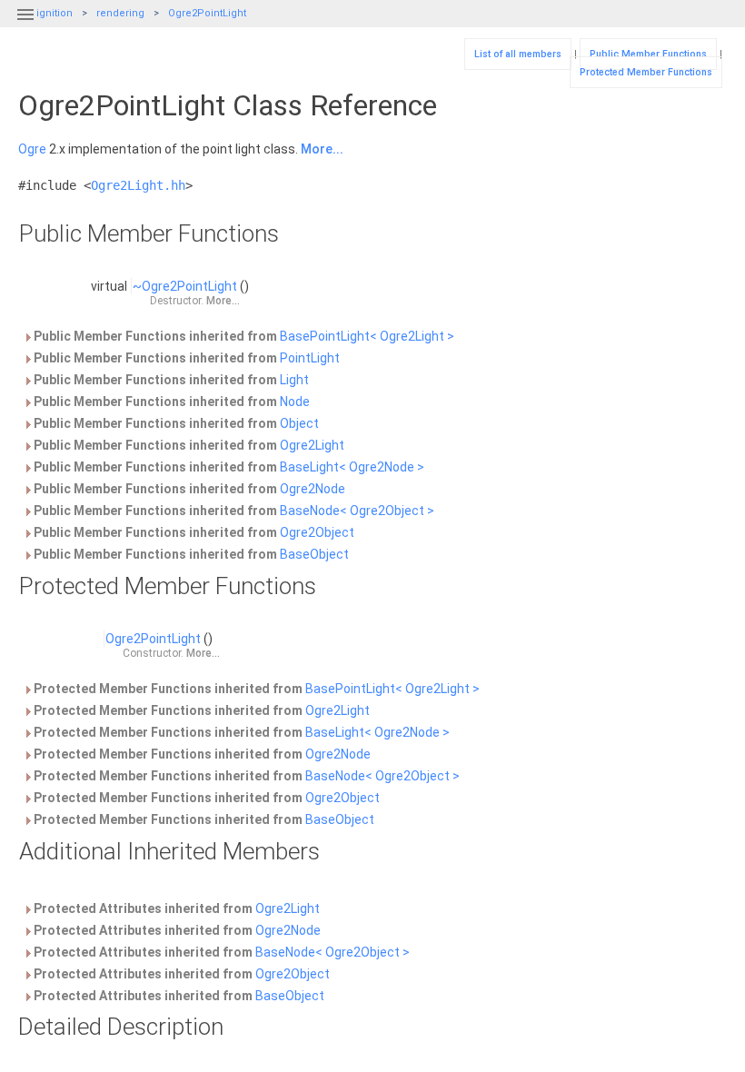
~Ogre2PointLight (185, 286)
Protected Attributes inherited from (175, 908)
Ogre (32, 149)
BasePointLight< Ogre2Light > (367, 336)
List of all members (517, 54)
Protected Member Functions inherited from (255, 688)
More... (322, 149)
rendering (120, 13)
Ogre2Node (312, 488)
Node (295, 401)
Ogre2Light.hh (138, 185)
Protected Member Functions (646, 72)
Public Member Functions (648, 54)
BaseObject (314, 554)
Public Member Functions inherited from (242, 336)
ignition (54, 13)
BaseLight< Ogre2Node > (352, 467)
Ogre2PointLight (207, 13)
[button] (25, 25)
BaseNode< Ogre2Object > (357, 510)
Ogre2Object (317, 532)
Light (294, 379)
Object (299, 423)
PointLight (310, 358)
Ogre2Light (312, 445)
